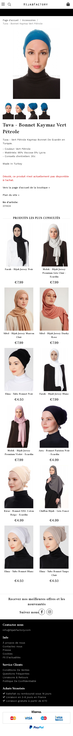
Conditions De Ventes (16, 669)
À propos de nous (14, 642)
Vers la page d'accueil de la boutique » (26, 187)
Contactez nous (12, 646)
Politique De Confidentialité (19, 681)
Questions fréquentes (16, 673)
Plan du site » (11, 194)
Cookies (8, 653)
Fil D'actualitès (12, 657)
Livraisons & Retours (15, 677)
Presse (7, 650)
